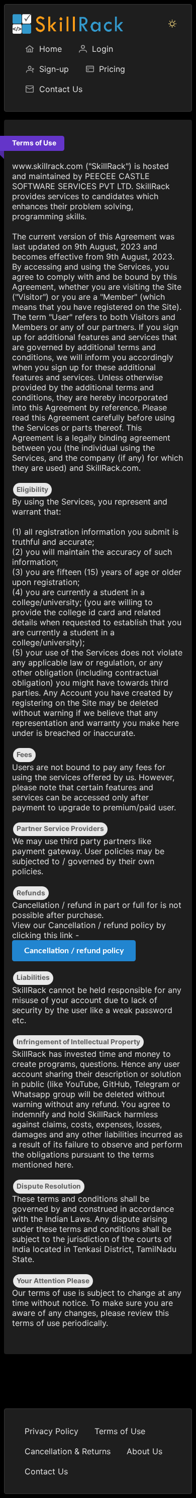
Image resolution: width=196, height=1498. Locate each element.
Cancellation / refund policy (74, 951)
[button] (172, 23)
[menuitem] (43, 49)
